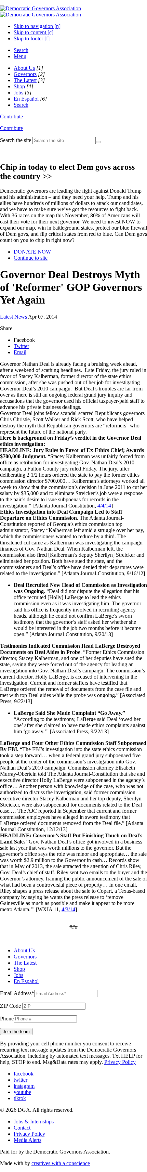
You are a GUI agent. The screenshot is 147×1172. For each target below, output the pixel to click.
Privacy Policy (120, 1062)
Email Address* (17, 993)
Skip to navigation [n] (37, 26)
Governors (25, 74)
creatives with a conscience (60, 1163)
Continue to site (31, 258)
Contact (22, 1128)
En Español (26, 99)
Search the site (15, 140)
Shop (19, 86)
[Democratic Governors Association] (40, 11)
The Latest (25, 80)
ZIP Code (10, 1006)
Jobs (18, 92)
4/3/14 (68, 909)
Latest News (13, 317)
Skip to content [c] (33, 32)
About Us (24, 68)
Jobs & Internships (34, 1121)
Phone (7, 1018)
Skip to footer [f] (32, 38)
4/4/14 (104, 505)
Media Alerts (27, 1140)
